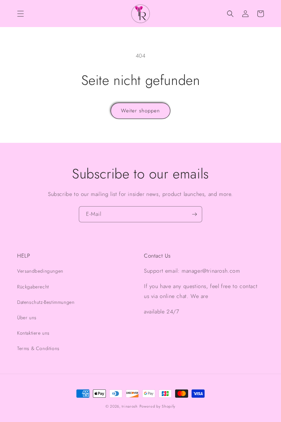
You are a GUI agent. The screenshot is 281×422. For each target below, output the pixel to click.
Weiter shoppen (140, 110)
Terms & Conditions (38, 348)
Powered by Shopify (157, 406)
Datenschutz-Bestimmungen (45, 302)
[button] (20, 13)
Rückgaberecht (33, 286)
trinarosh (129, 406)
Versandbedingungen (40, 271)
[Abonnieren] (194, 214)
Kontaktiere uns (33, 333)
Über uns (27, 317)
